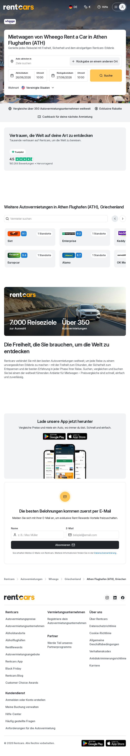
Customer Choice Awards (21, 682)
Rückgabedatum (65, 73)
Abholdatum (22, 73)
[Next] (123, 218)
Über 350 (75, 322)
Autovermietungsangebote (22, 654)
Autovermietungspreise (20, 619)
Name (14, 528)
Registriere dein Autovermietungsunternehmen (66, 621)
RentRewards (13, 647)
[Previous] (115, 218)
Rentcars (9, 579)
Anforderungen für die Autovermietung (30, 728)
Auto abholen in (23, 58)
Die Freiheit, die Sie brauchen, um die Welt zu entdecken (56, 348)
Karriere (94, 665)
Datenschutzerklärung (105, 553)
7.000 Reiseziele (33, 322)
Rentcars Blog (14, 675)
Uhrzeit (40, 73)
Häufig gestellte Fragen (20, 721)
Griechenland (73, 579)
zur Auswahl (17, 328)
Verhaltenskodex (100, 651)
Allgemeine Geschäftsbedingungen (104, 642)
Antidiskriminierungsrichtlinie (107, 658)
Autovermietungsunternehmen (24, 626)
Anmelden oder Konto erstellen (25, 700)
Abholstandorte (15, 633)
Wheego (54, 579)
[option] (23, 612)
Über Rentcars (98, 619)
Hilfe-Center (13, 714)
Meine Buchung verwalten (22, 707)
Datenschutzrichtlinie (102, 626)
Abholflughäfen (15, 640)
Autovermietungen (74, 328)
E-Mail (70, 528)
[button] (20, 151)
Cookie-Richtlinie (100, 633)
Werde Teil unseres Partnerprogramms (59, 645)
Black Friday (13, 668)
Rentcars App (14, 661)
